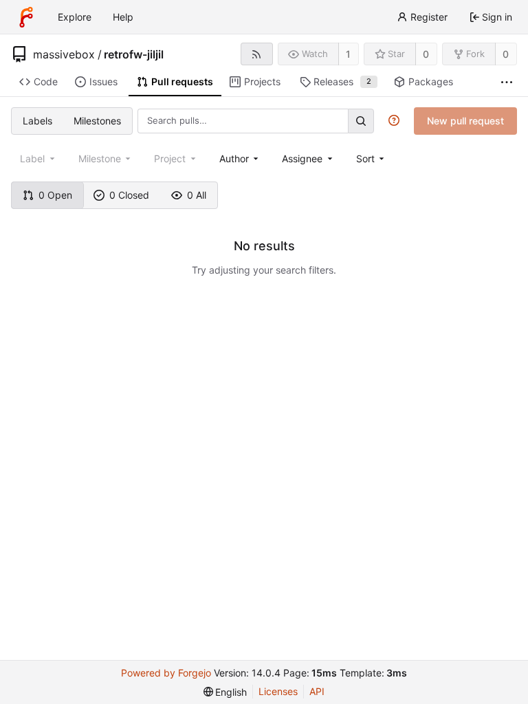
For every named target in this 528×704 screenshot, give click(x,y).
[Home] (26, 17)
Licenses (278, 691)
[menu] (371, 158)
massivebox (64, 54)
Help (123, 17)
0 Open (55, 195)
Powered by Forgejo (166, 673)
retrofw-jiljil (134, 54)
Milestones (97, 120)
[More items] (506, 82)
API (316, 691)
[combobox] (240, 158)
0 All (196, 195)
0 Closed (129, 195)
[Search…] (361, 121)
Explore (74, 17)
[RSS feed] (257, 54)
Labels (37, 120)
